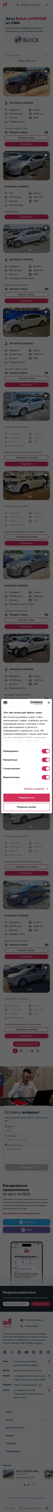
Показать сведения (34, 789)
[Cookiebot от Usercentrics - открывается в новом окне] (32, 703)
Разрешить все (26, 797)
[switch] (46, 760)
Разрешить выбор (26, 807)
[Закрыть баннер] (49, 703)
